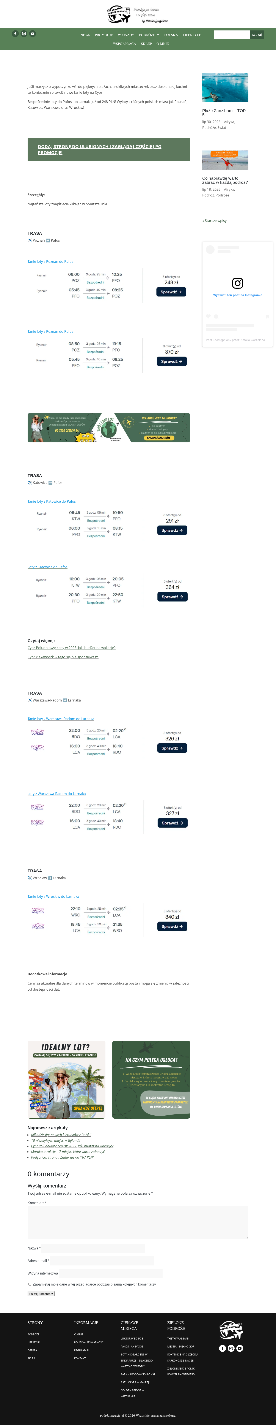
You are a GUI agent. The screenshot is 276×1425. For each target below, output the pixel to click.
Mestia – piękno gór (180, 1346)
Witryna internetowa (43, 1273)
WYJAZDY (126, 34)
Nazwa (34, 1248)
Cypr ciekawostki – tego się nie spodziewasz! (63, 657)
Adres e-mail (38, 1261)
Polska (171, 34)
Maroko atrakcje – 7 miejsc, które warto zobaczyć (68, 1151)
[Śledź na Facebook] (15, 33)
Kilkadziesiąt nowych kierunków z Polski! (61, 1134)
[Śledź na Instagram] (23, 33)
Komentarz (37, 1203)
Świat (222, 127)
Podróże (147, 34)
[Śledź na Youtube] (32, 33)
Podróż (208, 195)
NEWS (85, 34)
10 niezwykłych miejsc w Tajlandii (55, 1140)
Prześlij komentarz (41, 1294)
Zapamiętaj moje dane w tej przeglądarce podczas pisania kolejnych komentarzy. (95, 1284)
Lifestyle (192, 34)
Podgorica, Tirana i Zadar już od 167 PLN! (62, 1157)
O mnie (163, 43)
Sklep (146, 43)
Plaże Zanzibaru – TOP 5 (224, 112)
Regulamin (81, 1350)
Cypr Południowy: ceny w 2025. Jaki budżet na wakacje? (72, 1146)
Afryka (229, 121)
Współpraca (124, 43)
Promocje (104, 34)
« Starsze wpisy (214, 220)
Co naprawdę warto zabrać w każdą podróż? (225, 180)
